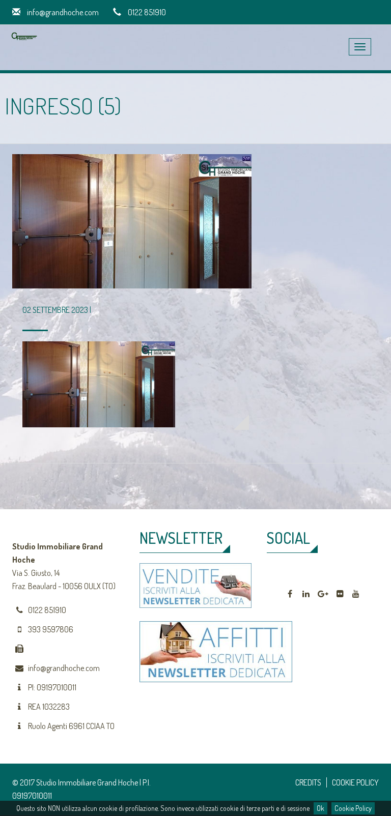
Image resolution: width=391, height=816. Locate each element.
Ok (320, 808)
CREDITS (308, 782)
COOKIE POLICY (355, 782)
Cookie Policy (353, 808)
